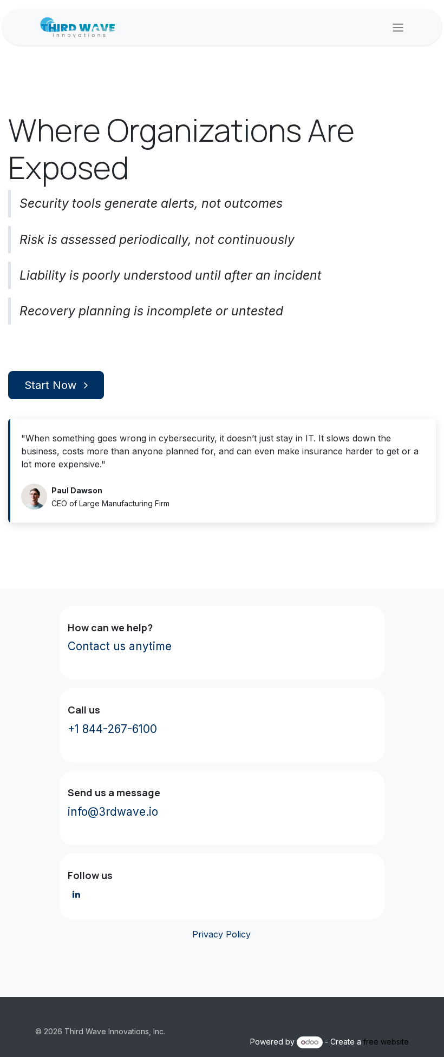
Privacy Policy (220, 934)
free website (386, 1041)
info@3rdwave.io (113, 811)
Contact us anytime (120, 646)
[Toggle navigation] (398, 27)
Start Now (52, 385)
